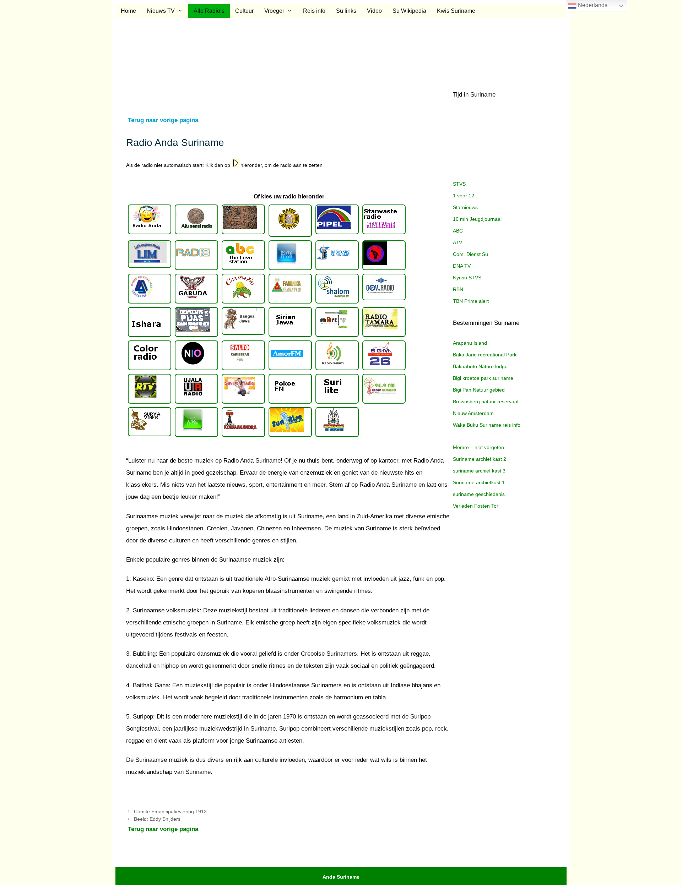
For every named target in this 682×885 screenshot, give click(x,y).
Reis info (314, 11)
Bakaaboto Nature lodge (480, 366)
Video (374, 11)
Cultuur (244, 11)
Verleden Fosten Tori (476, 506)
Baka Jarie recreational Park (484, 354)
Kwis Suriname (456, 11)
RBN (458, 289)
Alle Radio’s (209, 11)
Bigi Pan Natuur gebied (479, 390)
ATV (457, 242)
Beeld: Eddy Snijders (157, 819)
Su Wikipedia (409, 11)
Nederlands (592, 5)
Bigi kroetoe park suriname (483, 378)
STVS (459, 184)
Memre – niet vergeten (478, 447)
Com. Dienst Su (470, 254)
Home (128, 11)
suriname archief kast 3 (479, 471)
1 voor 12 (463, 195)
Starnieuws (465, 207)
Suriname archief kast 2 (479, 459)
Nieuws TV (161, 11)
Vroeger (274, 11)
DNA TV (462, 266)
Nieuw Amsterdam (473, 413)
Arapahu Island (470, 343)
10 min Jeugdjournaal (477, 219)
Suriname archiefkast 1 (479, 482)
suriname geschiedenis (479, 494)
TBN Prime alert (471, 301)
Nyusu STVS (467, 277)
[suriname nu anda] (149, 219)
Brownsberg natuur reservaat (486, 401)
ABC (458, 231)
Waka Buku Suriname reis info (486, 425)
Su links (346, 11)
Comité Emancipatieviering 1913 (170, 811)
